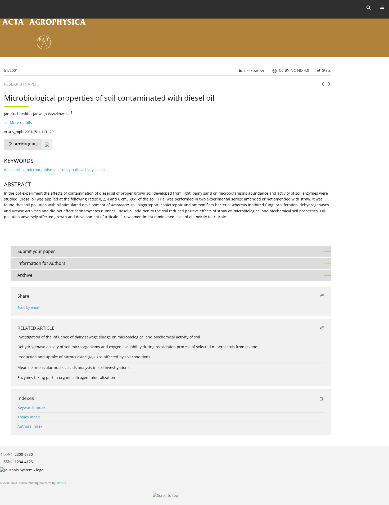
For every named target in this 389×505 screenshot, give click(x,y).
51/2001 (11, 70)
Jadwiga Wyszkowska (51, 113)
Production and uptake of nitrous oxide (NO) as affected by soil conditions (83, 356)
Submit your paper (36, 251)
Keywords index (31, 407)
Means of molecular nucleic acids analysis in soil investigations (73, 367)
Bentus (61, 483)
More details (21, 122)
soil (104, 169)
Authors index (29, 426)
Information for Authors (41, 263)
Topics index (28, 416)
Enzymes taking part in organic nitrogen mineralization (66, 377)
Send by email (28, 307)
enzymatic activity (78, 169)
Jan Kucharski (16, 113)
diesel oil (12, 169)
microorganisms (41, 169)
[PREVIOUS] (323, 86)
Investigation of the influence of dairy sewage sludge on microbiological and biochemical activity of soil (108, 336)
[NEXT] (329, 86)
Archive (24, 275)
